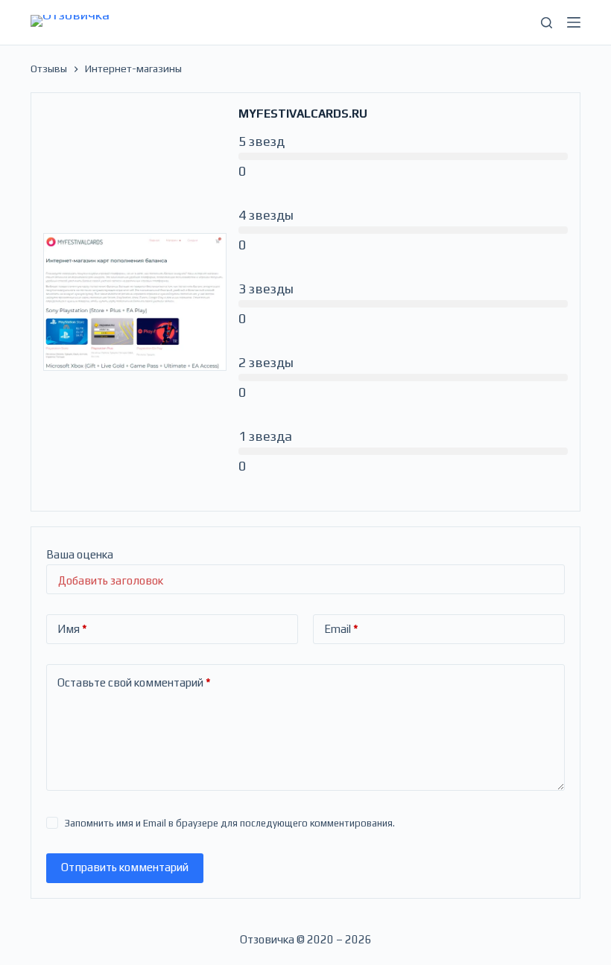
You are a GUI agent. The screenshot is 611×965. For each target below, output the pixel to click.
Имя (72, 628)
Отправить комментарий (125, 867)
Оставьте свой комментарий (134, 682)
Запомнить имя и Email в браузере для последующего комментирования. (230, 823)
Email (341, 628)
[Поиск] (546, 22)
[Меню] (573, 22)
